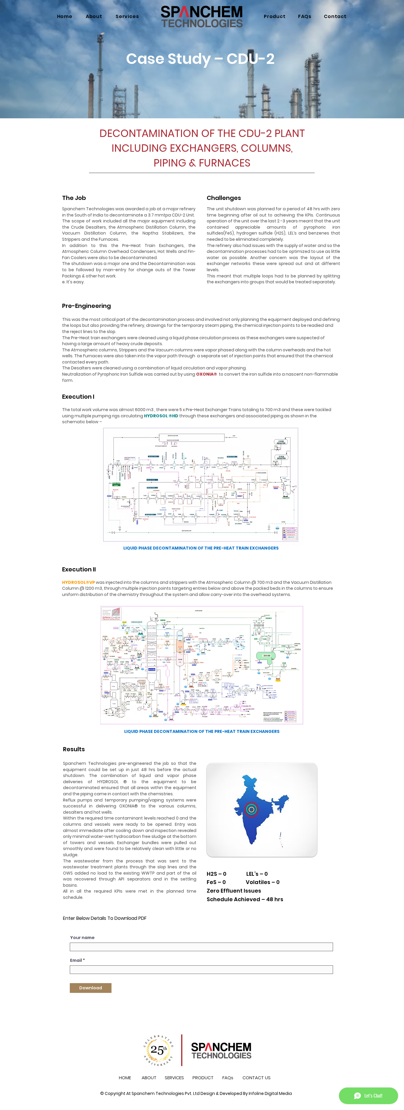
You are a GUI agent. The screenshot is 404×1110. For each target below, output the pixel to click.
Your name (82, 937)
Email (76, 960)
